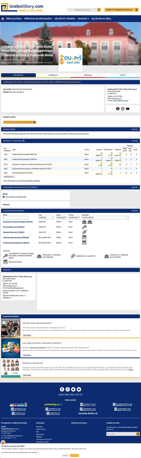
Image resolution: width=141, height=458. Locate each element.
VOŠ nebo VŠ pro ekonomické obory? (37, 323)
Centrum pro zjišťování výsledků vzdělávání (25, 181)
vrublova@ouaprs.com (120, 100)
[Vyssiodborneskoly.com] (122, 404)
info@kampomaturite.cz (14, 436)
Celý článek (27, 335)
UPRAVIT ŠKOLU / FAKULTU (130, 62)
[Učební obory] (2, 18)
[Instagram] (122, 108)
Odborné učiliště (6, 62)
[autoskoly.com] (18, 413)
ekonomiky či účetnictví (38, 347)
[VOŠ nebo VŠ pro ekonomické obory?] (10, 328)
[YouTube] (127, 108)
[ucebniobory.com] (53, 409)
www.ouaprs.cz (116, 98)
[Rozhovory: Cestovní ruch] (10, 368)
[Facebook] (118, 108)
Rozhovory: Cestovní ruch (32, 363)
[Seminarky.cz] (53, 404)
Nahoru (135, 129)
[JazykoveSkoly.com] (122, 409)
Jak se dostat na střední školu (15, 197)
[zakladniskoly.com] (87, 409)
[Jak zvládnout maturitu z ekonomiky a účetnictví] (10, 348)
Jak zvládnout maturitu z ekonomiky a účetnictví (41, 343)
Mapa (134, 89)
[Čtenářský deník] (87, 413)
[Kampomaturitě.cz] (18, 404)
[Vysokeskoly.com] (87, 404)
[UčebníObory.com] (22, 7)
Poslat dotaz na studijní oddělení (18, 122)
